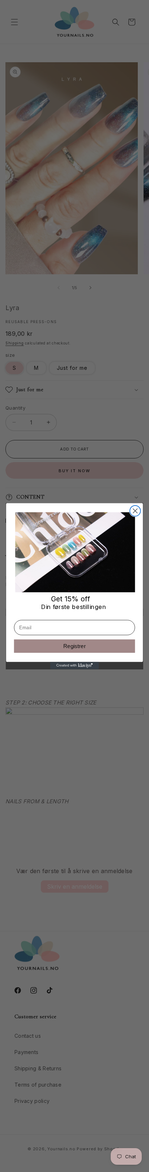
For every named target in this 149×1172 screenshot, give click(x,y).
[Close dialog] (135, 510)
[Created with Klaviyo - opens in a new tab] (74, 665)
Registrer (74, 646)
